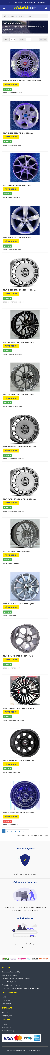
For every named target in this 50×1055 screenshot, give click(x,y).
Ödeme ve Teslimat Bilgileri (12, 972)
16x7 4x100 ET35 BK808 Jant (16, 551)
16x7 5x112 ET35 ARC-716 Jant (17, 185)
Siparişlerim (6, 1027)
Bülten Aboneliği (8, 1031)
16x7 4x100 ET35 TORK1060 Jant (18, 394)
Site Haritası (6, 1004)
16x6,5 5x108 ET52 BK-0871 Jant (18, 656)
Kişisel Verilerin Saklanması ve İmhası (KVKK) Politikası (22, 988)
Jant (12, 16)
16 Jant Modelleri (25, 16)
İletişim (4, 997)
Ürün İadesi (6, 1000)
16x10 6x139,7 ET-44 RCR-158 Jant (19, 760)
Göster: (22, 39)
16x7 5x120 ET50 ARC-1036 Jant (18, 133)
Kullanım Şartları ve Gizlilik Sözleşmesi (16, 978)
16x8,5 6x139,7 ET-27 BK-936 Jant (18, 813)
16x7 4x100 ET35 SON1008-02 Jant (19, 499)
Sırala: (6, 39)
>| (27, 831)
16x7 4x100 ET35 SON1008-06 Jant (19, 447)
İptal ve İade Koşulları (10, 975)
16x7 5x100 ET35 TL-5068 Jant (17, 238)
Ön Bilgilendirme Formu (11, 985)
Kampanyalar (7, 1016)
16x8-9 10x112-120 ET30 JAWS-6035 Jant (22, 81)
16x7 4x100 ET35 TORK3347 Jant (18, 342)
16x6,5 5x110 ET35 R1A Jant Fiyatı (18, 604)
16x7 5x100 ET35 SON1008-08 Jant (19, 290)
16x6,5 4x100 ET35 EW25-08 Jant (18, 708)
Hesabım (5, 1024)
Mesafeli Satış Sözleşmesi (11, 982)
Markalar (5, 1012)
